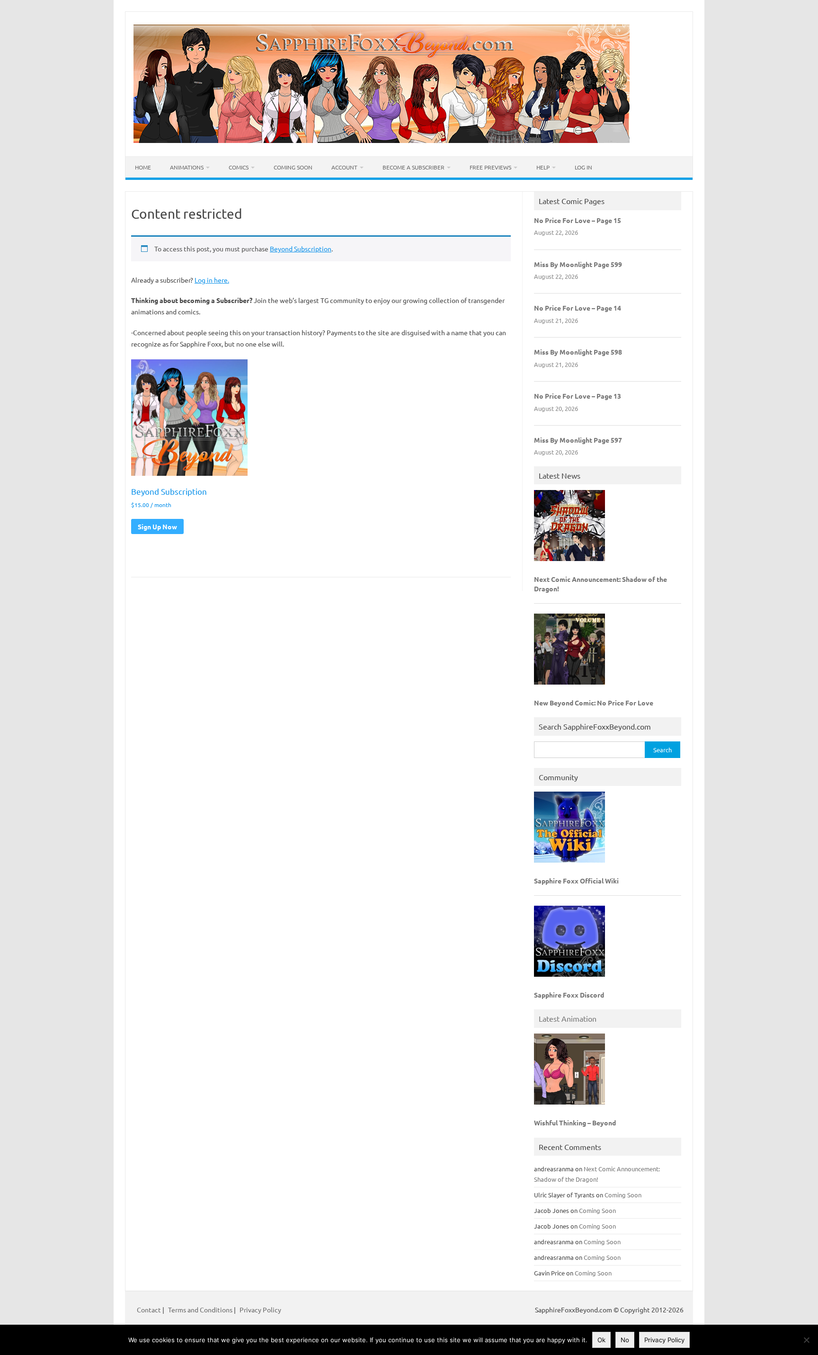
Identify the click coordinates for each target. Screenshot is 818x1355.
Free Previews (490, 167)
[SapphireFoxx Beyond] (381, 140)
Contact (149, 1309)
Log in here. (212, 280)
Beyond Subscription (300, 248)
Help (543, 167)
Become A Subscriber (413, 167)
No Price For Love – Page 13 (577, 396)
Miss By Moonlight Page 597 (578, 440)
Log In (583, 167)
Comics (239, 167)
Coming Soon (293, 167)
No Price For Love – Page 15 (577, 220)
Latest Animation (567, 1018)
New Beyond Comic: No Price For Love (593, 702)
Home (143, 167)
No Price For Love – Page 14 (577, 307)
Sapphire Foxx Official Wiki (576, 880)
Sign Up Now (157, 526)
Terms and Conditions (200, 1309)
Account (344, 167)
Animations (187, 167)
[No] (806, 1340)
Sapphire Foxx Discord (569, 994)
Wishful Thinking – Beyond (575, 1122)
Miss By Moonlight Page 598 (578, 352)
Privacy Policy (260, 1309)
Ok (601, 1340)
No (625, 1340)
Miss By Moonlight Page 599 (578, 264)
